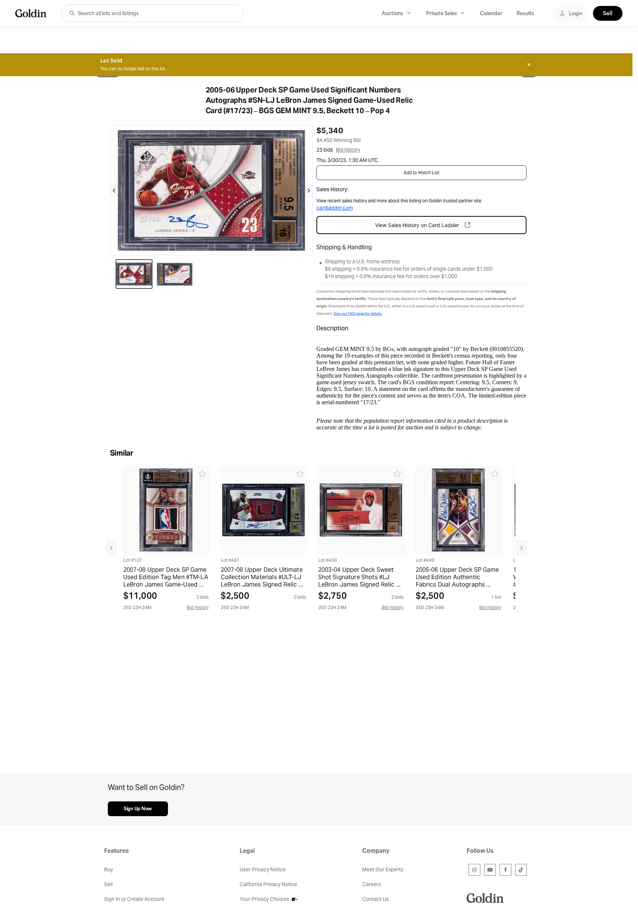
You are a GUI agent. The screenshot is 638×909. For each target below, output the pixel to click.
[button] (72, 13)
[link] (30, 13)
